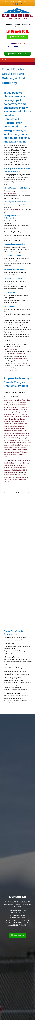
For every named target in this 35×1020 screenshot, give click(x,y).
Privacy (17, 929)
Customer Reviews (16, 1)
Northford (22, 435)
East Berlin (7, 463)
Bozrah (6, 402)
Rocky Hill (13, 442)
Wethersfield (15, 452)
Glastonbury (26, 416)
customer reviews (10, 193)
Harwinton (7, 421)
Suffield (6, 447)
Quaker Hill (7, 477)
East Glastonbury (22, 409)
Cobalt (19, 460)
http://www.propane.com (17, 353)
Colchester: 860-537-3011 (17, 915)
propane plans (19, 209)
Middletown (7, 431)
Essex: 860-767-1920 (17, 912)
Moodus (20, 431)
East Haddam (8, 412)
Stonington (27, 445)
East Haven (13, 414)
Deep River (7, 409)
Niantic (27, 433)
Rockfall (14, 477)
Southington (13, 445)
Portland (6, 442)
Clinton (23, 405)
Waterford (14, 450)
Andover (6, 400)
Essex (11, 416)
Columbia (14, 407)
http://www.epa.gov (10, 370)
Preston (26, 440)
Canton (6, 405)
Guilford (16, 419)
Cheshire (12, 405)
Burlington (23, 402)
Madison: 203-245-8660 (17, 917)
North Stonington (14, 438)
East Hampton (17, 412)
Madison (6, 426)
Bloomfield (21, 400)
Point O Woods (15, 475)
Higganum (17, 467)
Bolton (28, 400)
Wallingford (23, 447)
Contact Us (27, 1)
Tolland (11, 447)
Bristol (17, 402)
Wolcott (6, 457)
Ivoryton (23, 467)
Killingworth (7, 423)
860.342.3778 (20, 44)
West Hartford (22, 450)
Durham (14, 409)
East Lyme (21, 414)
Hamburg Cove (8, 467)
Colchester (7, 407)
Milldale (24, 470)
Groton (11, 419)
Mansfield (21, 426)
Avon (11, 400)
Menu (6, 60)
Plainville (20, 440)
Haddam (22, 419)
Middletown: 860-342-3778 (18, 910)
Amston (13, 460)
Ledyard (20, 423)
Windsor (13, 454)
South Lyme (7, 479)
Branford (11, 402)
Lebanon (15, 423)
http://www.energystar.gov (20, 358)
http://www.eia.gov (23, 363)
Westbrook (7, 450)
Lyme (26, 423)
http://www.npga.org (10, 349)
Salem (19, 442)
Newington (20, 433)
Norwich (22, 438)
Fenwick (6, 465)
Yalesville (7, 482)
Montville (14, 431)
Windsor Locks (21, 454)
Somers (24, 442)
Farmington (17, 416)
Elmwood (26, 463)
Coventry (21, 407)
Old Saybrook (12, 440)
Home (6, 1)
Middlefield (21, 428)
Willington (23, 452)
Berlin (15, 400)
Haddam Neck (20, 465)
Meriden (15, 428)
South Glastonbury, (23, 477)
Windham (7, 454)
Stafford (20, 445)
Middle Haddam (17, 470)
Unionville (15, 479)
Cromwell (27, 407)
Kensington (20, 421)
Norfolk (16, 435)
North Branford (8, 435)
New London (12, 433)
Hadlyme (12, 465)
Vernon (17, 447)
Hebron (13, 421)
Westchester (23, 479)
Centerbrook (26, 460)
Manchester (13, 426)
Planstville (24, 475)
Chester (18, 405)
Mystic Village (13, 472)
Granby (6, 419)
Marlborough (8, 428)
